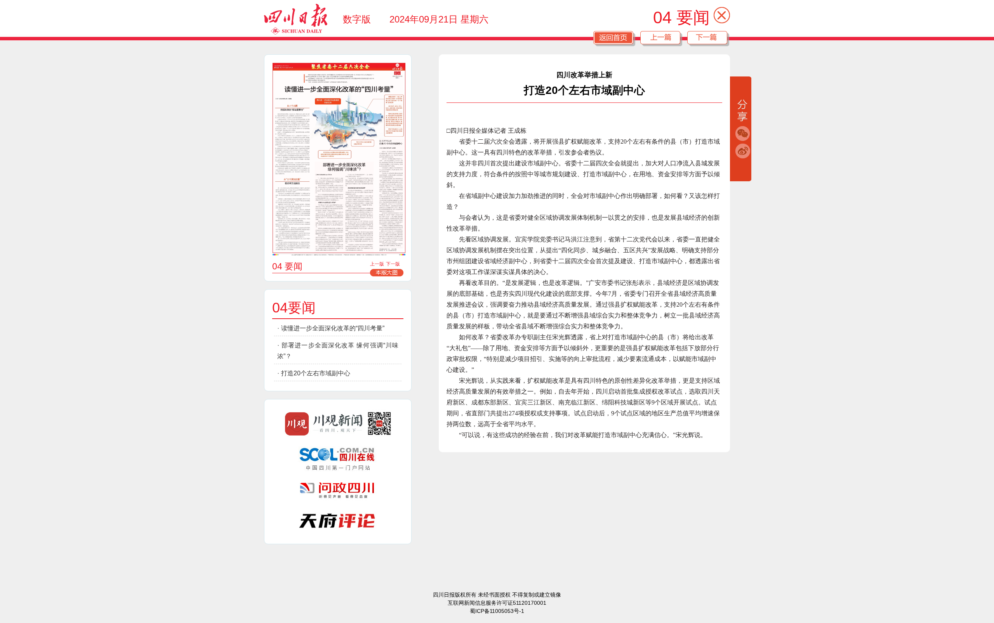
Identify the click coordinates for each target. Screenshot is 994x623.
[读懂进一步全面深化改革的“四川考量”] (338, 162)
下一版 (393, 264)
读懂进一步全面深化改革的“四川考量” (332, 328)
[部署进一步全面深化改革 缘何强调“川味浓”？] (344, 207)
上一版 (377, 264)
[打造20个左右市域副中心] (391, 193)
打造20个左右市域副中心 (315, 373)
